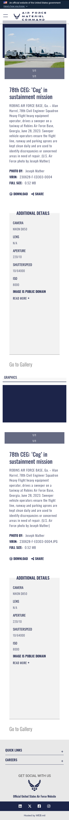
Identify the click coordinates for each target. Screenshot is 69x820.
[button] (16, 6)
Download (20, 194)
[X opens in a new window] (29, 806)
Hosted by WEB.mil (34, 815)
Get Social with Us (34, 776)
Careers (11, 759)
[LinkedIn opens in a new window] (20, 806)
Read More (20, 298)
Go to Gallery (20, 364)
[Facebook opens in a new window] (39, 806)
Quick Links (13, 750)
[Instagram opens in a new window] (48, 806)
